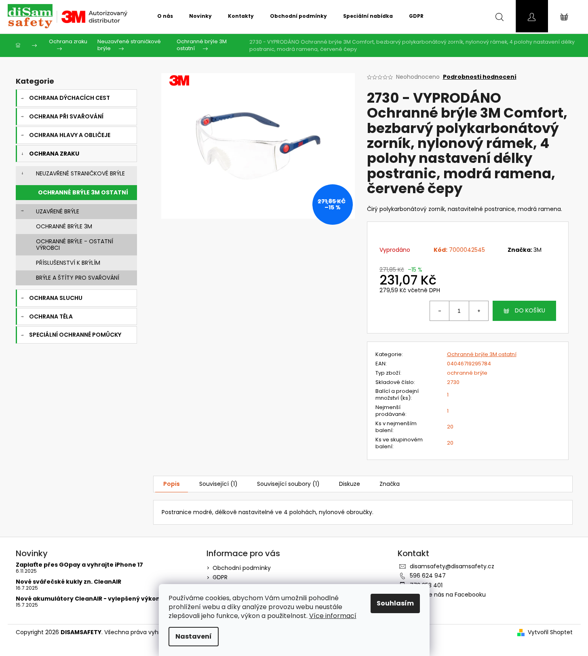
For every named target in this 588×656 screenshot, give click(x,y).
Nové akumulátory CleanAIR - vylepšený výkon (88, 599)
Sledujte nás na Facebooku (448, 595)
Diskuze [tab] (349, 484)
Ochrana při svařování (66, 116)
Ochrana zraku (54, 154)
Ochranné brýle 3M (64, 226)
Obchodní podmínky (242, 568)
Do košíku (530, 310)
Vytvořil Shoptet (550, 632)
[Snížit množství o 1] (439, 311)
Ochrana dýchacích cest (69, 98)
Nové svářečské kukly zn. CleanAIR (68, 582)
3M (537, 250)
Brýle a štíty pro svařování (77, 278)
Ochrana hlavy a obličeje (69, 135)
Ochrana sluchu (55, 298)
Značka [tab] (389, 484)
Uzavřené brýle (57, 211)
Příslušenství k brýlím (68, 263)
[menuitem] (165, 16)
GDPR (220, 577)
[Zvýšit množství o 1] (478, 311)
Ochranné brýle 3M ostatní (83, 192)
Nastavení (193, 636)
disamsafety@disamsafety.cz (452, 566)
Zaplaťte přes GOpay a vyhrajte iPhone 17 (79, 565)
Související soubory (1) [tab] (288, 484)
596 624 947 (428, 576)
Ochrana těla (51, 316)
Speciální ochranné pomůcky (75, 335)
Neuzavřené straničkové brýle (80, 173)
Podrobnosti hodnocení (479, 77)
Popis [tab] (171, 484)
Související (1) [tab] (218, 484)
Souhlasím (395, 603)
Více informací (332, 615)
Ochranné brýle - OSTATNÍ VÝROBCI (74, 244)
